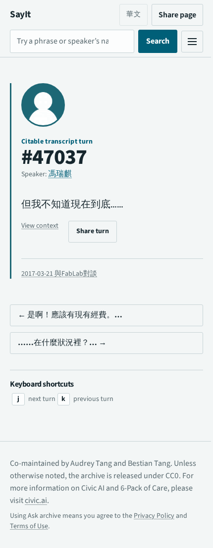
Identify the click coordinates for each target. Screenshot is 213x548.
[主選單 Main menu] (185, 41)
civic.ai (78, 500)
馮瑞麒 (60, 173)
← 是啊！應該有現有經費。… (70, 314)
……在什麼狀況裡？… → (62, 342)
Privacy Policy (154, 516)
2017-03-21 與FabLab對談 (59, 274)
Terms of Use (29, 526)
